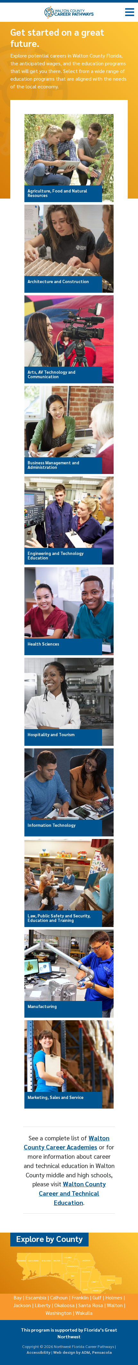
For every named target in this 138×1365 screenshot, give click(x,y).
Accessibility (38, 1352)
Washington (59, 1312)
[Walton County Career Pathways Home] (69, 12)
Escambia (35, 1297)
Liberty (42, 1305)
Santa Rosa (90, 1305)
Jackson (22, 1305)
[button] (130, 12)
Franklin (80, 1297)
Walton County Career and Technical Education (72, 1193)
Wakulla (83, 1312)
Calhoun (59, 1297)
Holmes (113, 1297)
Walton (115, 1305)
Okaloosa (64, 1305)
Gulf (96, 1297)
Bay (17, 1297)
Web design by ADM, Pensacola (82, 1352)
